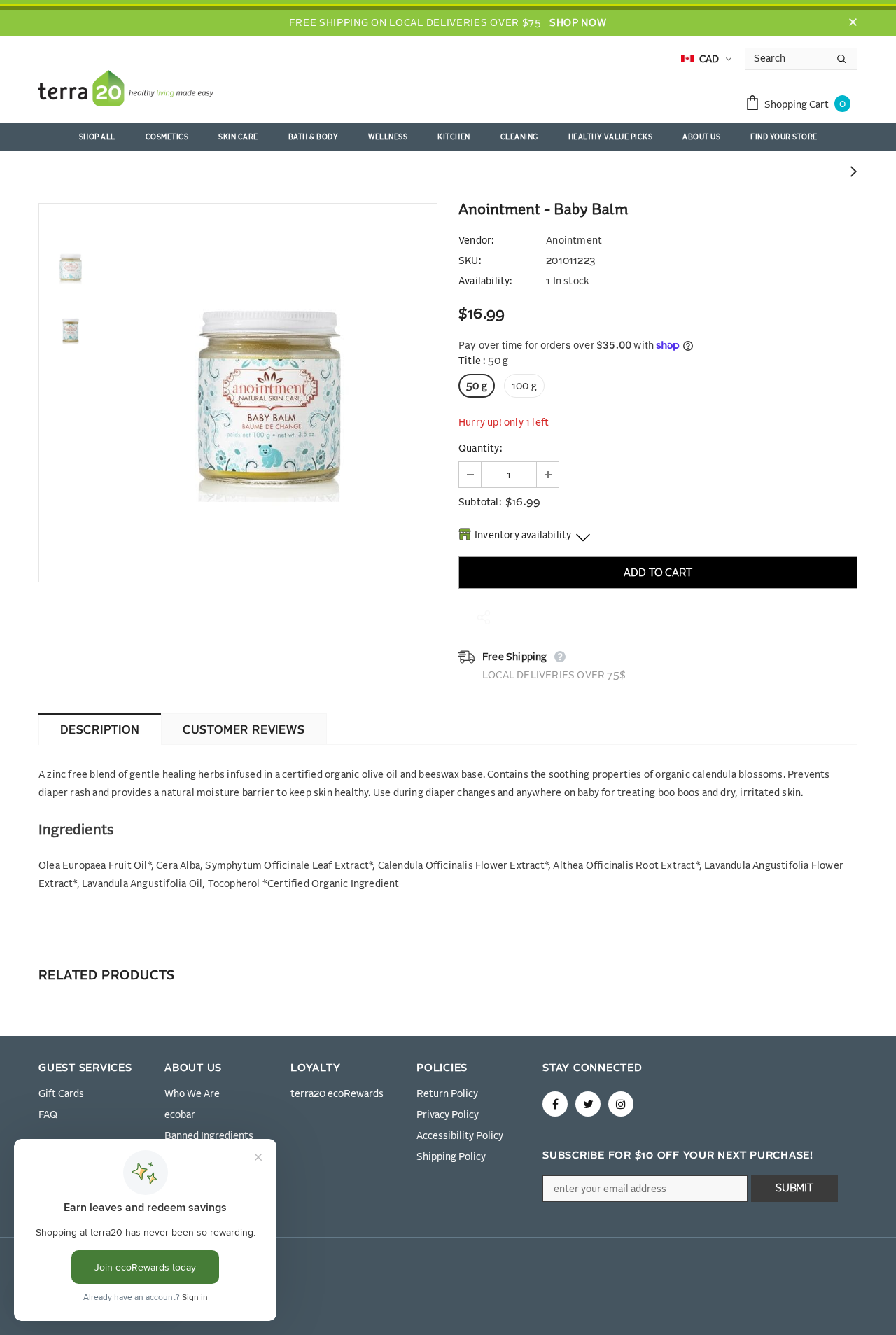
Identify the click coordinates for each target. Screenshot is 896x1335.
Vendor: (475, 241)
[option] (269, 392)
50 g (476, 386)
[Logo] (126, 91)
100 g (524, 386)
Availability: (485, 281)
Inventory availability (523, 535)
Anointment (574, 241)
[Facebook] (555, 1104)
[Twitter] (588, 1104)
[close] (853, 23)
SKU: (469, 261)
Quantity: (480, 449)
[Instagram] (621, 1104)
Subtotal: (479, 503)
